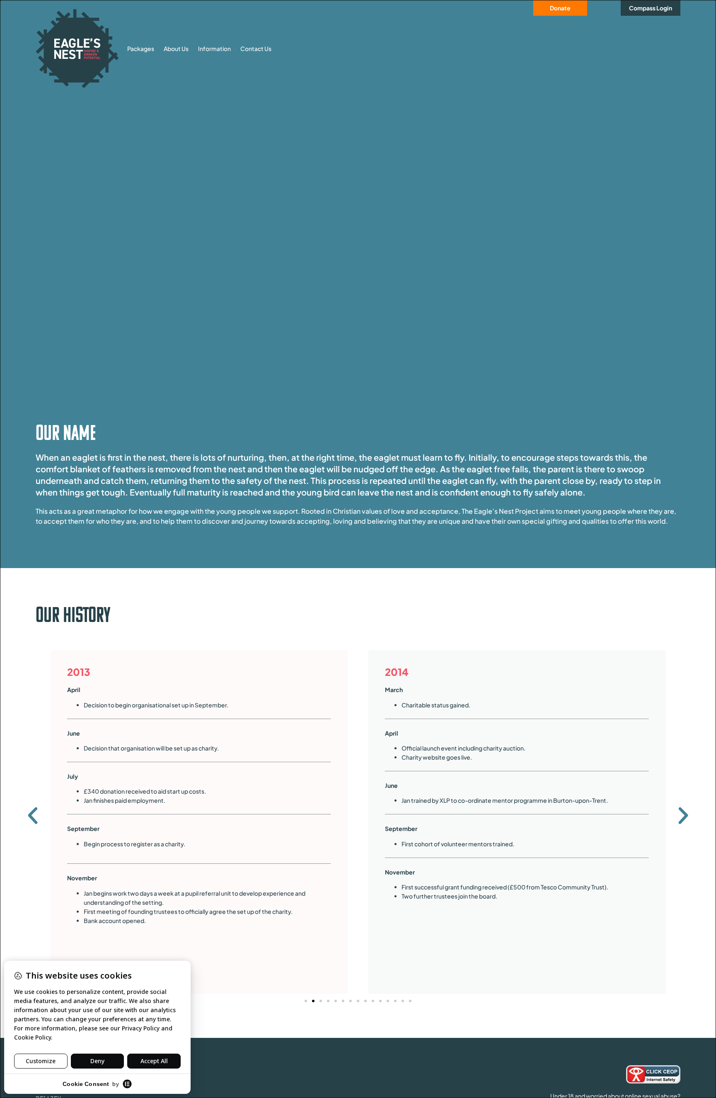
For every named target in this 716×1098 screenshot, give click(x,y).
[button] (33, 815)
